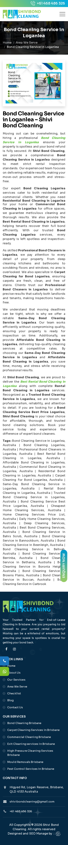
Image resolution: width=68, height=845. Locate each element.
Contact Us (15, 707)
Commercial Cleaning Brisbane (29, 737)
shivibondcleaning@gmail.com (32, 801)
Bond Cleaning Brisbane (24, 723)
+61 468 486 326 (50, 3)
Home (7, 42)
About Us (13, 672)
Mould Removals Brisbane (25, 762)
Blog (10, 700)
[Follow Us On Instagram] (14, 651)
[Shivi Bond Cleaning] (22, 14)
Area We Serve (27, 42)
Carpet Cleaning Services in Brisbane (33, 730)
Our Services (16, 679)
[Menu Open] (62, 14)
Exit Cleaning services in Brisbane (31, 744)
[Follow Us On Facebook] (6, 651)
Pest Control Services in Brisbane (30, 768)
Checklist (14, 693)
